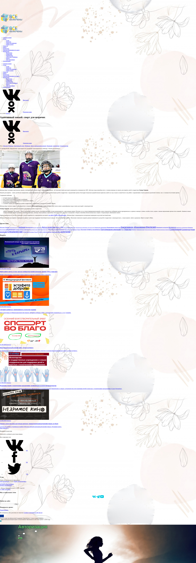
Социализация (175, 229)
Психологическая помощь (150, 229)
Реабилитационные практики (162, 229)
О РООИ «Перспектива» (7, 484)
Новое (78, 229)
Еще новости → (4, 428)
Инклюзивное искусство (113, 227)
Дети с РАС (60, 227)
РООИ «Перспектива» (20, 481)
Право (122, 229)
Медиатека (6, 51)
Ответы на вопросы (93, 229)
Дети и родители (48, 227)
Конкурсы (190, 227)
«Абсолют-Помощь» (12, 57)
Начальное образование (70, 229)
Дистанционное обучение (69, 227)
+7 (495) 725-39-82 (5, 489)
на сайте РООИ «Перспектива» (57, 215)
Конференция (10, 229)
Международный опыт (43, 229)
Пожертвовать (4, 510)
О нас (4, 39)
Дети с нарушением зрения (38, 146)
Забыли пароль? (23, 540)
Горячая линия (7, 37)
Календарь (6, 48)
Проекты (134, 229)
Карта (4, 47)
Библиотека (9, 55)
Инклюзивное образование (133, 227)
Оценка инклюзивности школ (11, 50)
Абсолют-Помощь (8, 146)
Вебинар (27, 146)
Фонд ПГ (36, 232)
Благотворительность (14, 227)
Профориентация (140, 229)
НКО (49, 229)
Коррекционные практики (22, 229)
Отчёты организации (6, 485)
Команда (8, 41)
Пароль (20, 533)
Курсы (8, 58)
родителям (56, 146)
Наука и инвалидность (57, 229)
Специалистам (64, 146)
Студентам (26, 232)
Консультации (3, 229)
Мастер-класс (35, 229)
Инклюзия (49, 146)
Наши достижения (11, 43)
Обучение (84, 229)
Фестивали (31, 232)
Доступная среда (91, 227)
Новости (5, 46)
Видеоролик (29, 227)
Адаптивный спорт (19, 146)
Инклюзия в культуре (162, 227)
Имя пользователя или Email (26, 531)
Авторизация (6, 61)
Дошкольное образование (100, 227)
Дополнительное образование (81, 227)
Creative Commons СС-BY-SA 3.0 (33, 512)
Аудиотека (9, 54)
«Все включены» (5, 481)
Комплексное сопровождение (182, 227)
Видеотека (9, 53)
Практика (127, 229)
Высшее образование (37, 227)
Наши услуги (9, 44)
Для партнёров (10, 59)
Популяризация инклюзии (111, 229)
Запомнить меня (24, 536)
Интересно (172, 227)
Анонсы (8, 113)
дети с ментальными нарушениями (49, 232)
